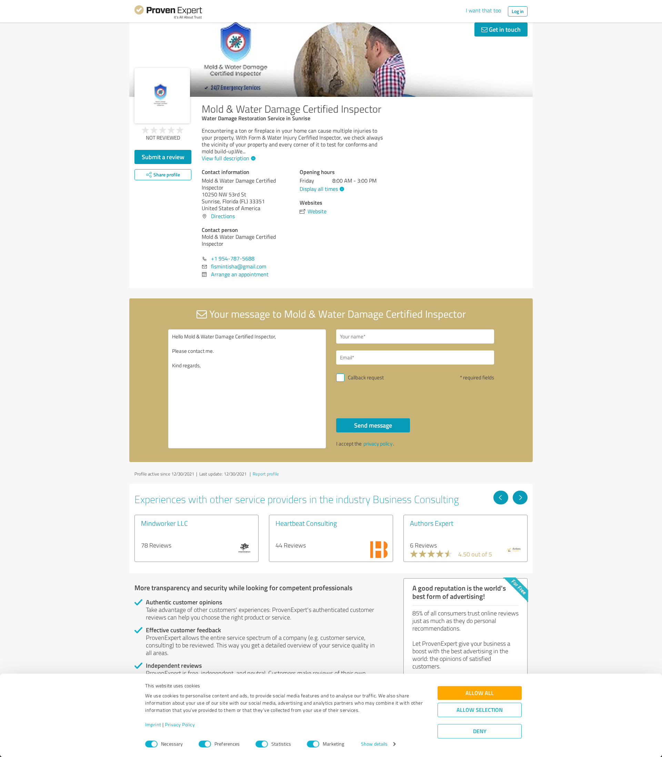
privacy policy (377, 443)
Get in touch (504, 29)
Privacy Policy (180, 725)
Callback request (366, 377)
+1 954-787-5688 (232, 258)
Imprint (153, 725)
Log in (518, 11)
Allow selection (480, 710)
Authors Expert (431, 523)
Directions (223, 216)
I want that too (483, 10)
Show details (374, 744)
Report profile (266, 474)
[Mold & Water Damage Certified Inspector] (162, 96)
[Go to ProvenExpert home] (168, 13)
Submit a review (163, 156)
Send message (373, 425)
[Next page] (520, 497)
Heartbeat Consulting (306, 523)
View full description (225, 158)
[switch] (205, 743)
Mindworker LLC (164, 523)
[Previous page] (500, 497)
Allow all (479, 693)
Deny (480, 731)
